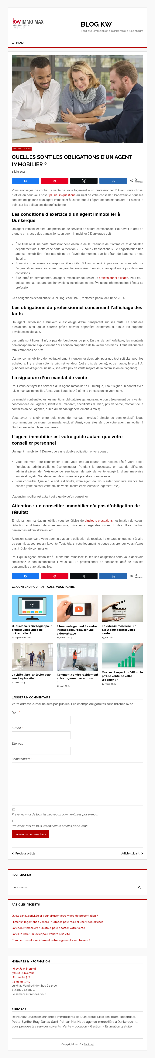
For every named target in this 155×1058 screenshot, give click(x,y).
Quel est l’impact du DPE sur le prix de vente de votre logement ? (122, 676)
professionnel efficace (113, 277)
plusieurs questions (62, 195)
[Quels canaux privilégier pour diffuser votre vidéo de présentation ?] (32, 621)
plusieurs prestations (99, 520)
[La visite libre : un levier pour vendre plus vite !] (32, 669)
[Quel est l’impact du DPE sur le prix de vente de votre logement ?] (122, 667)
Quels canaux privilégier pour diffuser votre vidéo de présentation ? (32, 630)
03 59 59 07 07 (21, 981)
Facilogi (89, 1044)
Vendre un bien (22, 148)
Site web (17, 743)
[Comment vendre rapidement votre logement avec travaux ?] (77, 669)
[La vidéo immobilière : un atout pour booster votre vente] (122, 621)
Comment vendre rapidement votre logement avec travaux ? (77, 678)
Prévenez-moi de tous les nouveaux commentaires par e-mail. (55, 814)
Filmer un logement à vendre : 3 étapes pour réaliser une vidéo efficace (77, 630)
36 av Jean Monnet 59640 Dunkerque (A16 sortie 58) (24, 973)
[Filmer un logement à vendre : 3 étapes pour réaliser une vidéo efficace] (77, 621)
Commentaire (22, 759)
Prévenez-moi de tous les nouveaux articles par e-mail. (50, 826)
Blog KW (96, 24)
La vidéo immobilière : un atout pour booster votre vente (119, 630)
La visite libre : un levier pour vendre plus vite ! (41, 934)
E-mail (17, 728)
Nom (16, 712)
